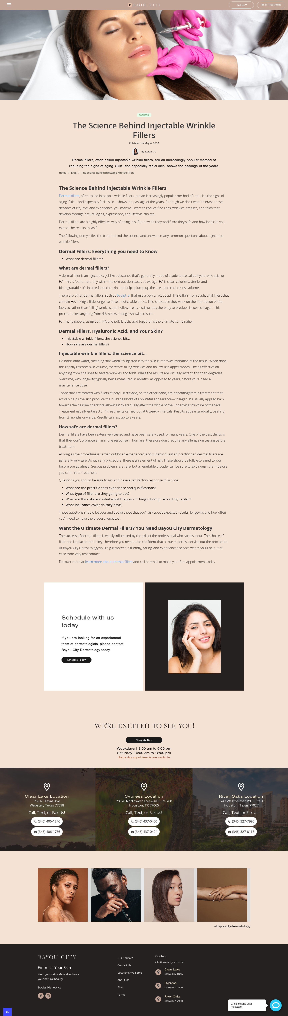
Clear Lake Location (47, 796)
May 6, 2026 (152, 143)
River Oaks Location (241, 796)
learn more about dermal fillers (108, 561)
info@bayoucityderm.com (169, 962)
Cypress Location (144, 796)
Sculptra (123, 295)
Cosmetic (144, 115)
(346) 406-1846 (173, 973)
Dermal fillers (69, 195)
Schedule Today (76, 659)
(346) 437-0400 (173, 987)
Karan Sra (150, 151)
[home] (144, 5)
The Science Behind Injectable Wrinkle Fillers (107, 172)
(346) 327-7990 (173, 1000)
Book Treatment (271, 4)
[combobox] (7, 1012)
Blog (74, 172)
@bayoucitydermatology (232, 926)
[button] (9, 5)
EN (7, 1011)
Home (62, 172)
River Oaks (172, 996)
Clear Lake (172, 969)
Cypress (170, 983)
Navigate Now (144, 740)
